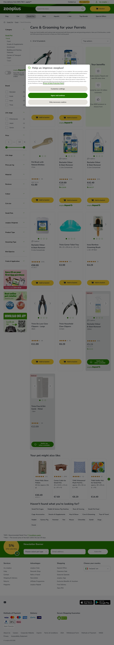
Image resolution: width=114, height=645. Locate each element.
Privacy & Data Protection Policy (53, 83)
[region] (58, 86)
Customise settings (58, 89)
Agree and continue (58, 95)
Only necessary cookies (57, 102)
